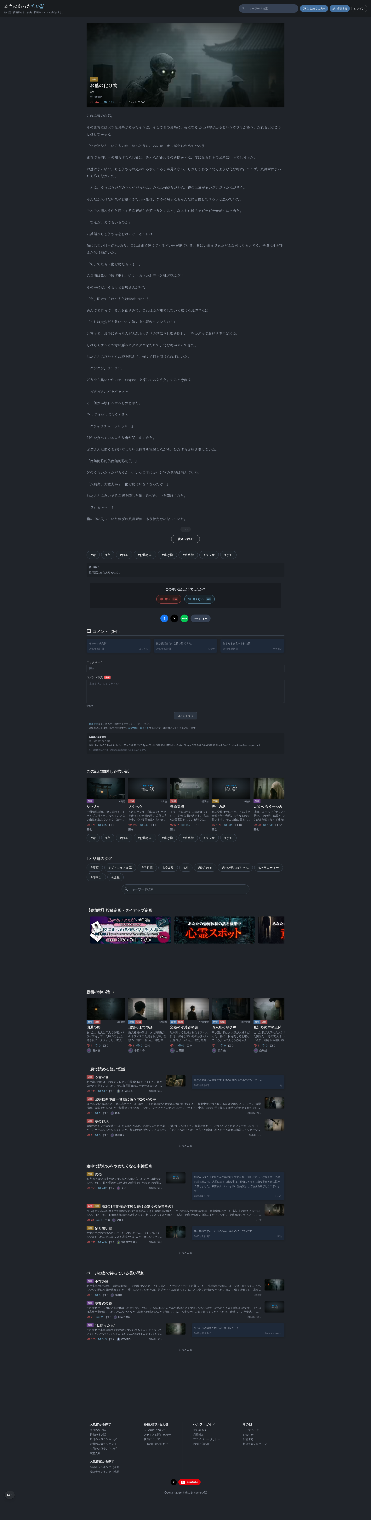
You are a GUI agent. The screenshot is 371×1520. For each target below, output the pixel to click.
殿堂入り (95, 1453)
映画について (152, 1439)
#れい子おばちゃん (235, 867)
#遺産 (115, 877)
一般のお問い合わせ (156, 1444)
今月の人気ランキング (103, 1448)
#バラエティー (268, 867)
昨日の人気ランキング (103, 1439)
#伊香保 (147, 867)
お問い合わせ (201, 1444)
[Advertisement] (185, 965)
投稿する (248, 1439)
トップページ (251, 1430)
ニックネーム (95, 662)
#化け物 (167, 555)
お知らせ (248, 1434)
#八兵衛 (188, 555)
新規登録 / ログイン (255, 1444)
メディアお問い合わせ (157, 1434)
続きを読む (185, 539)
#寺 (93, 555)
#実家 (95, 867)
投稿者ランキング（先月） (106, 1471)
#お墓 (124, 555)
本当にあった (24, 6)
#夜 (107, 555)
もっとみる (185, 1145)
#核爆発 (168, 867)
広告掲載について (154, 1430)
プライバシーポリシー (206, 1439)
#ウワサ (209, 555)
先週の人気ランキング (103, 1444)
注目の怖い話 (98, 1430)
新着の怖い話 (98, 1434)
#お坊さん (145, 555)
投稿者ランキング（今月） (106, 1467)
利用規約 (93, 724)
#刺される (205, 867)
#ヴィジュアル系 (120, 867)
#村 (185, 867)
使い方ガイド (201, 1430)
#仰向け (96, 877)
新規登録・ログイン (138, 727)
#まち (228, 555)
